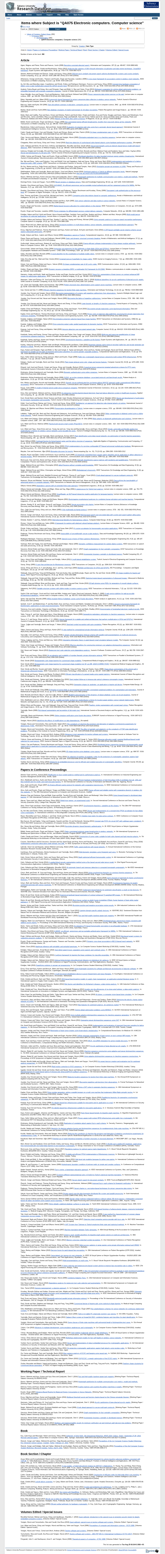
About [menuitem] (19, 15)
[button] (57, 29)
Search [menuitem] (39, 15)
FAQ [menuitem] (59, 15)
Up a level (26, 27)
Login (8, 18)
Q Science (35, 36)
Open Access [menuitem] (78, 15)
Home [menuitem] (10, 15)
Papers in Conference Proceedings (45, 50)
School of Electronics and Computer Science (81, 1550)
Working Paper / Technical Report (70, 50)
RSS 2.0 (141, 28)
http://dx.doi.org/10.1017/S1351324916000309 (92, 173)
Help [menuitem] (67, 15)
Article (29, 50)
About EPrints (122, 1550)
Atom (124, 28)
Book (85, 50)
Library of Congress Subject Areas (39, 34)
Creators (82, 46)
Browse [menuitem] (29, 15)
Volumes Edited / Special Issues (117, 50)
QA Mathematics (42, 38)
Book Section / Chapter (96, 50)
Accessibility (132, 1550)
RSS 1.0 (132, 28)
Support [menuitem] (50, 15)
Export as (24, 29)
